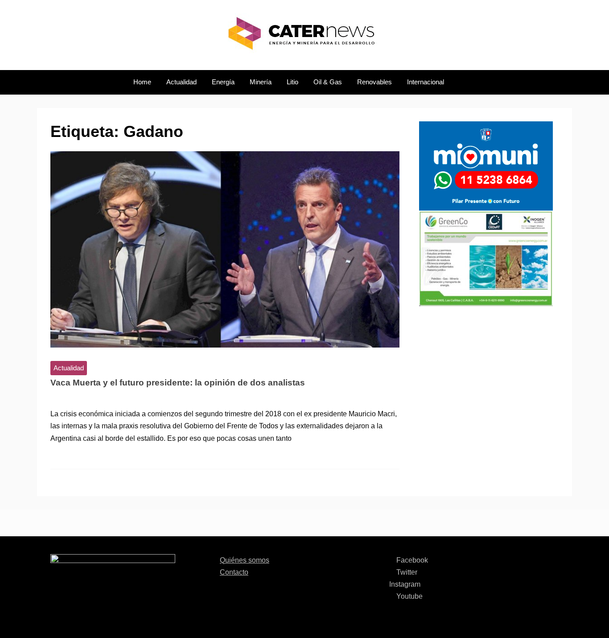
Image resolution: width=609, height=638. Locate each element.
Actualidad (181, 82)
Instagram (404, 584)
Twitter (406, 572)
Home (142, 82)
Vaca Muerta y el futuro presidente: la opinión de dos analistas (177, 382)
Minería (261, 82)
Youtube (409, 596)
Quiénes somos (244, 560)
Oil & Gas (327, 82)
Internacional (425, 82)
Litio (292, 82)
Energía (223, 82)
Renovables (374, 82)
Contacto (234, 572)
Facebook (411, 560)
